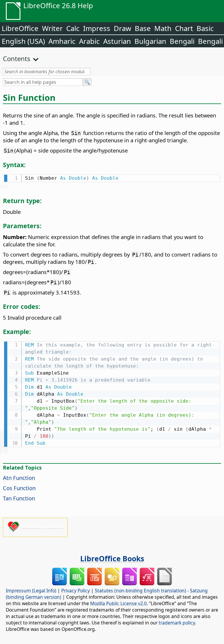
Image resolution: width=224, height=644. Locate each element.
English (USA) (23, 41)
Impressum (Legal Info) (31, 590)
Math (163, 28)
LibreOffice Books (112, 558)
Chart (184, 28)
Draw (122, 28)
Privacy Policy (75, 590)
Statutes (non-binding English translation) (140, 590)
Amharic (62, 41)
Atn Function (19, 477)
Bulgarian (150, 41)
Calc (73, 28)
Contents (16, 58)
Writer (52, 28)
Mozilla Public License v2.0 (118, 603)
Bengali (182, 41)
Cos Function (19, 487)
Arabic (89, 41)
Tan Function (19, 498)
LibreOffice (20, 28)
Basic (205, 28)
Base (143, 28)
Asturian (117, 41)
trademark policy (177, 622)
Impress (96, 28)
